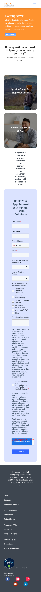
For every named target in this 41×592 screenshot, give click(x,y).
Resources (8, 515)
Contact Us (8, 529)
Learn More (10, 34)
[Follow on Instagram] (18, 579)
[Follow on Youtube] (15, 584)
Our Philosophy (10, 510)
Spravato (8, 500)
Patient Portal (9, 519)
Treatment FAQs (10, 525)
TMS (6, 495)
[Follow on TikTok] (28, 579)
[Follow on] (12, 579)
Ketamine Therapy (11, 504)
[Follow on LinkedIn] (26, 584)
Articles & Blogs (10, 534)
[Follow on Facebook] (7, 579)
